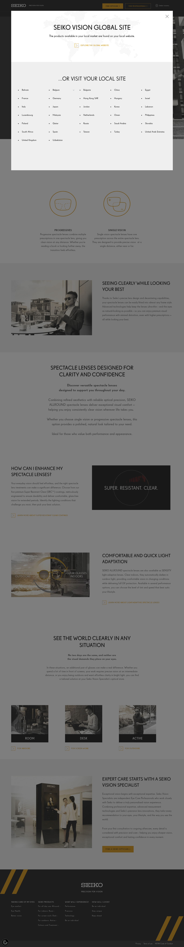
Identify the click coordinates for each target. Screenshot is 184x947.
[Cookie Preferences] (5, 942)
